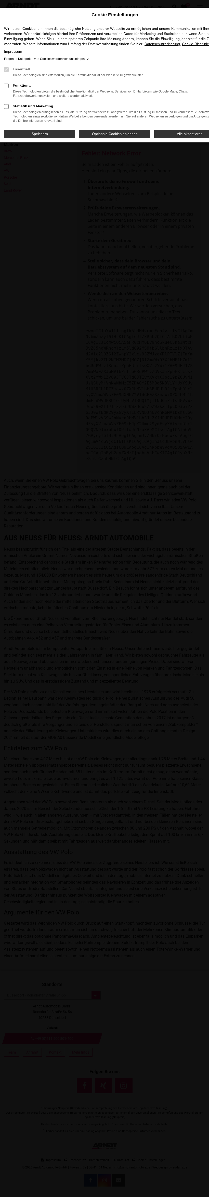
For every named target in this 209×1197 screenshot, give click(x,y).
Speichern (40, 134)
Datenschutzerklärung (162, 44)
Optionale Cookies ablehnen (115, 134)
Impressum (13, 51)
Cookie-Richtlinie (195, 44)
